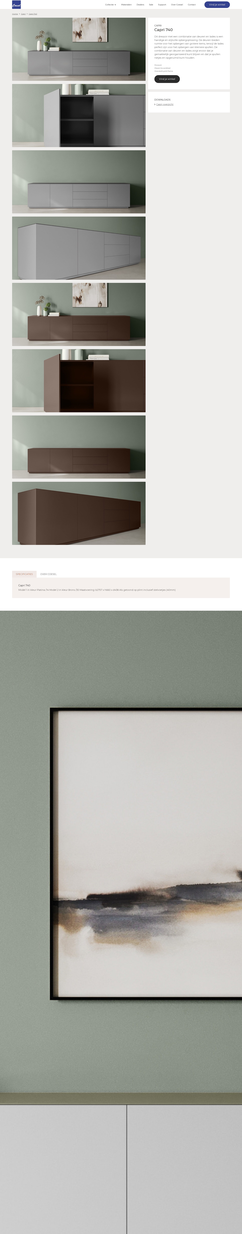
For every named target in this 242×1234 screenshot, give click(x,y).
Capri (23, 14)
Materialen (126, 4)
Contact (192, 4)
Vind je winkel (167, 79)
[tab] (24, 574)
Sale (151, 4)
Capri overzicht (164, 104)
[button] (111, 4)
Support (162, 4)
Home (15, 14)
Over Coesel (177, 4)
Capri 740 (33, 14)
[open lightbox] (79, 49)
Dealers (140, 4)
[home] (16, 4)
